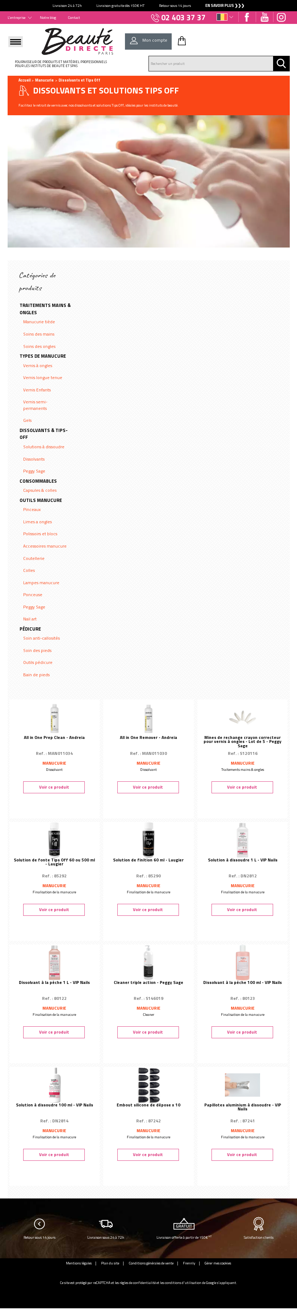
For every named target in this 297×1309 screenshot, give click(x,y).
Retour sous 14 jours (39, 1237)
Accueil (24, 80)
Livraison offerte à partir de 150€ (184, 1237)
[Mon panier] (182, 40)
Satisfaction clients (258, 1237)
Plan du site (110, 1263)
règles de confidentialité (138, 1282)
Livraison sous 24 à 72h (105, 1237)
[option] (148, 5)
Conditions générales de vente (151, 1263)
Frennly (189, 1263)
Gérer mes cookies (218, 1263)
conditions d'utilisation (183, 1282)
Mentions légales (79, 1263)
